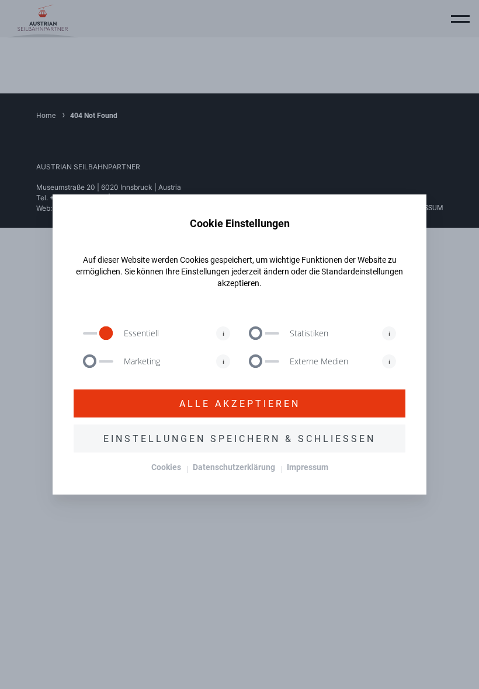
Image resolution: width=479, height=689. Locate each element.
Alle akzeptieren (239, 403)
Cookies (166, 466)
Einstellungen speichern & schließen (239, 438)
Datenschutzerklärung (234, 466)
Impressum (307, 466)
